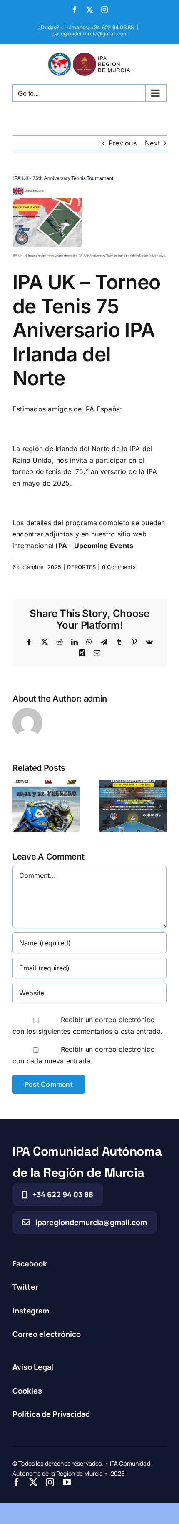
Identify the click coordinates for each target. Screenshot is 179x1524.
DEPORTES (81, 567)
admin (95, 699)
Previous (123, 143)
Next (152, 143)
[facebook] (16, 1482)
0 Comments (119, 567)
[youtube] (67, 1482)
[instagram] (50, 1482)
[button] (18, 806)
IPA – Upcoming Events (94, 545)
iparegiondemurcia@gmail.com (89, 33)
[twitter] (33, 1482)
